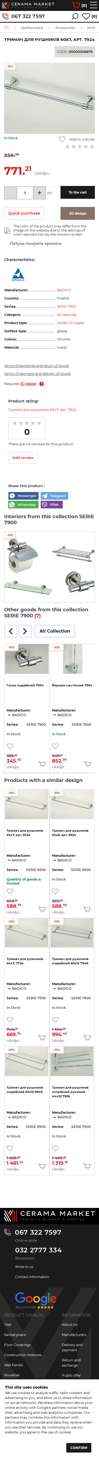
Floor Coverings (17, 1345)
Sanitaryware (15, 1335)
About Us (70, 1325)
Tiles (7, 1325)
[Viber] (52, 505)
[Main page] (49, 1215)
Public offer (71, 1375)
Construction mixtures (23, 1355)
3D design (28, 384)
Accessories (66, 315)
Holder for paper (70, 323)
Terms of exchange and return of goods (36, 366)
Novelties (12, 1375)
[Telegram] (54, 496)
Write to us (24, 1267)
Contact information (32, 1277)
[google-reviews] (35, 1302)
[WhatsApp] (23, 505)
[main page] (28, 5)
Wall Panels (13, 1365)
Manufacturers (74, 1335)
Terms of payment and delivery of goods (37, 374)
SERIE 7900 (66, 306)
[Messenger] (23, 496)
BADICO (64, 290)
